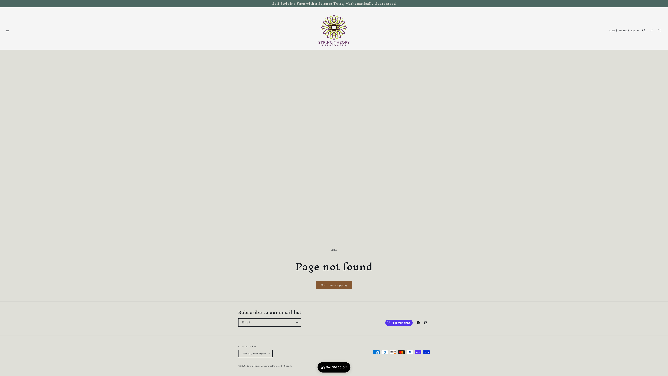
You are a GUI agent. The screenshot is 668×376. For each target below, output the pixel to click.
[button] (7, 30)
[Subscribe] (297, 322)
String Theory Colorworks (259, 366)
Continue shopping (334, 285)
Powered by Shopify (282, 366)
